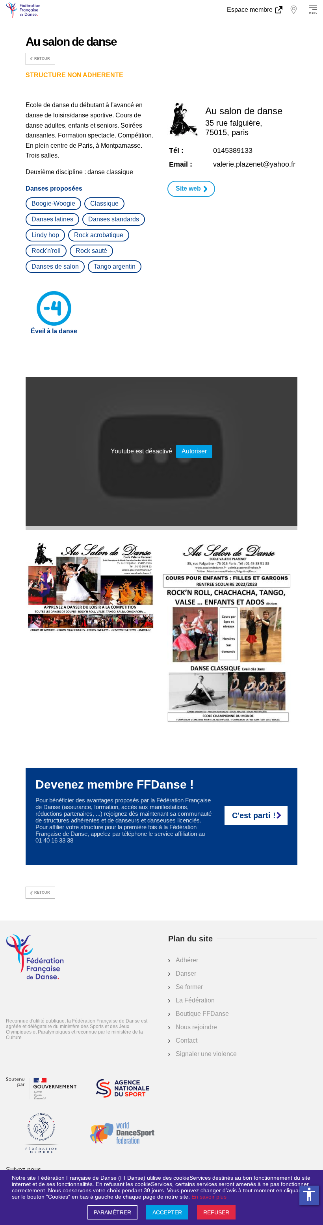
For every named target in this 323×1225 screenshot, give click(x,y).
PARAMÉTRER (112, 1212)
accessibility (309, 1194)
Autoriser (194, 451)
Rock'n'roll (46, 250)
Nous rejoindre (196, 1027)
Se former (189, 987)
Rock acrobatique (98, 235)
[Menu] (313, 10)
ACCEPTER (167, 1212)
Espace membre (250, 9)
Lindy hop (45, 235)
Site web (188, 188)
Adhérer (187, 960)
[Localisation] (293, 10)
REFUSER (216, 1212)
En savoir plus (208, 1196)
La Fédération (195, 1000)
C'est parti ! (254, 815)
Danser (186, 973)
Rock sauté (91, 250)
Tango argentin (115, 266)
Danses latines (52, 219)
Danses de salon (55, 266)
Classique (104, 203)
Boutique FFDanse (202, 1013)
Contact (186, 1040)
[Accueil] (35, 957)
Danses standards (113, 219)
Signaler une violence (206, 1054)
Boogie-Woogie (53, 203)
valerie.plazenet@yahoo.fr (254, 164)
